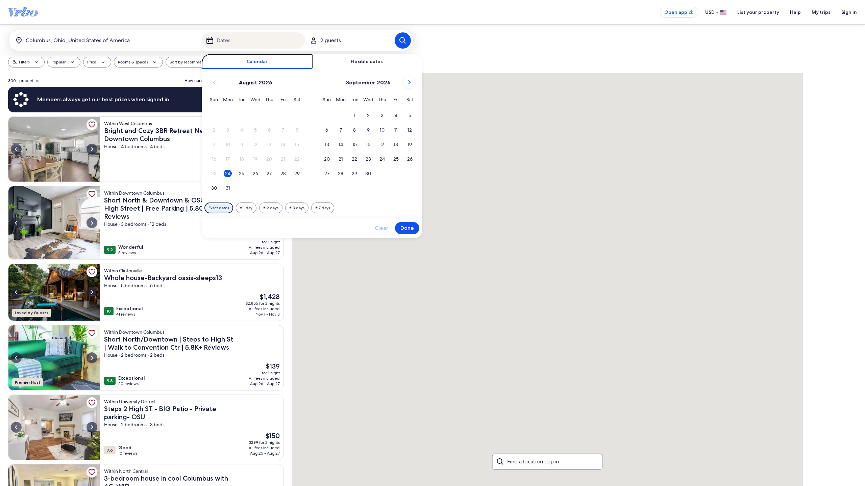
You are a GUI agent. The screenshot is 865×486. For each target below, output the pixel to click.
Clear (381, 228)
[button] (297, 116)
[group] (146, 279)
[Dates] (253, 40)
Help (795, 12)
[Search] (403, 40)
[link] (91, 124)
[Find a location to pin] (547, 462)
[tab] (257, 62)
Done (407, 228)
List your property (758, 12)
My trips (821, 12)
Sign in (849, 12)
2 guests (330, 40)
